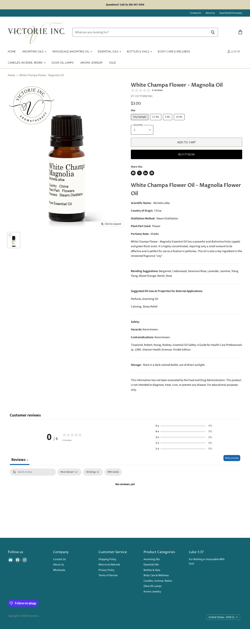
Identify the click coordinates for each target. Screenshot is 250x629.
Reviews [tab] (19, 459)
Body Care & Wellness (174, 51)
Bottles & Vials (138, 51)
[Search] (213, 32)
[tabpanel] (125, 497)
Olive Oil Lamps (62, 62)
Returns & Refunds (109, 565)
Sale (112, 62)
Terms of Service (108, 575)
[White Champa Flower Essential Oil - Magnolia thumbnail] (13, 240)
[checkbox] (113, 472)
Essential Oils (108, 51)
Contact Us (195, 13)
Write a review (232, 458)
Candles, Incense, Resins (25, 62)
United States (221, 617)
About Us (210, 13)
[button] (183, 425)
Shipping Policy (107, 559)
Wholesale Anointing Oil (71, 51)
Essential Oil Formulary (231, 13)
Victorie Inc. (144, 96)
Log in (235, 51)
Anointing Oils (33, 51)
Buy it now (186, 154)
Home (12, 51)
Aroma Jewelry (91, 62)
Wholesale (59, 570)
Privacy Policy (106, 570)
